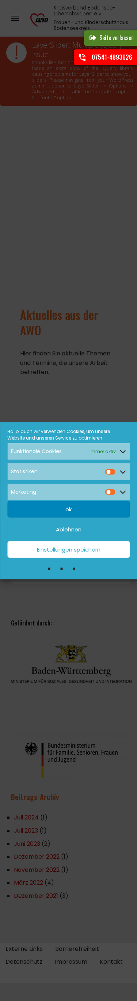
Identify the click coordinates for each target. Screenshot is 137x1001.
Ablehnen (68, 529)
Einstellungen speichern (68, 549)
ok (68, 509)
